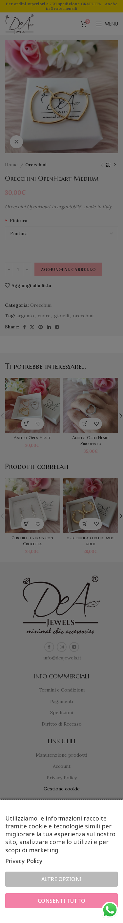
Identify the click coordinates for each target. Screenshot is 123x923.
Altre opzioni (61, 879)
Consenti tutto (61, 900)
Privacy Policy (24, 861)
